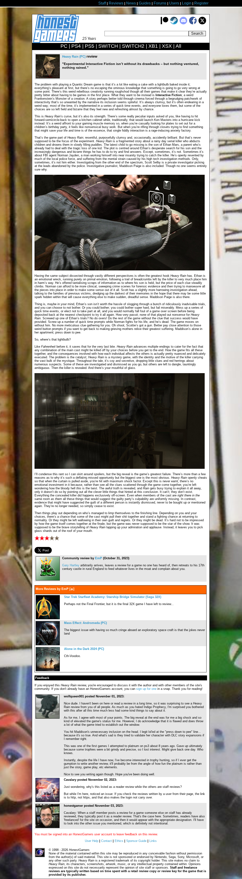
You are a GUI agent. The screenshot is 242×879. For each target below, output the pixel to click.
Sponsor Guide (136, 841)
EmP (98, 558)
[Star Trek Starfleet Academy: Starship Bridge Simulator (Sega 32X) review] (48, 618)
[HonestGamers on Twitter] (202, 23)
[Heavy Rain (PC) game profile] (48, 77)
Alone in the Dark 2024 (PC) (84, 649)
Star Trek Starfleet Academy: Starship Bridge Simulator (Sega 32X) (112, 597)
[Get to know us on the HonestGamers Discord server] (183, 23)
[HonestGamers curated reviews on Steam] (174, 23)
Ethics (119, 841)
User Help (91, 841)
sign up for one (146, 689)
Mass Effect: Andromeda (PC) (85, 623)
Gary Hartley (70, 565)
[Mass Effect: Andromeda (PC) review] (48, 644)
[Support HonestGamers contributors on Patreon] (164, 23)
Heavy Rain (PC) (74, 56)
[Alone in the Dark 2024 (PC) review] (48, 670)
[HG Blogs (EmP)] (48, 579)
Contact (106, 841)
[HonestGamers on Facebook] (193, 23)
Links (153, 841)
